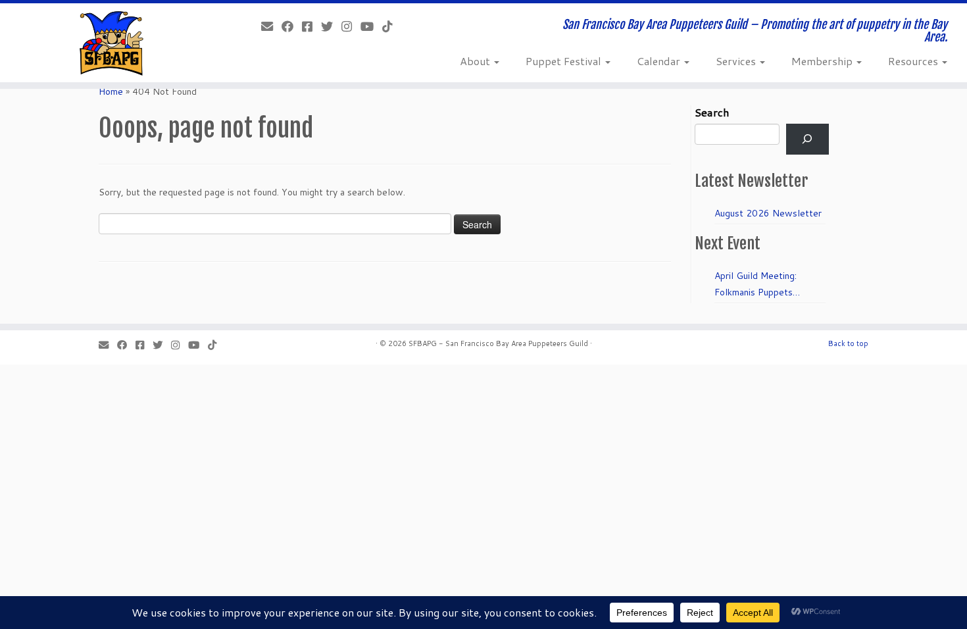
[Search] (807, 139)
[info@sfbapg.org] (271, 26)
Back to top (848, 343)
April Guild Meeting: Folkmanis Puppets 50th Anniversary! (755, 285)
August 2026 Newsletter (768, 213)
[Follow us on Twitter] (331, 26)
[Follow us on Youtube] (371, 26)
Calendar (660, 60)
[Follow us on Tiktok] (391, 26)
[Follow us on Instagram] (350, 26)
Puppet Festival (565, 60)
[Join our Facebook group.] (311, 26)
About (476, 60)
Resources (914, 60)
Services (737, 60)
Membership (823, 60)
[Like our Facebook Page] (292, 26)
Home (111, 91)
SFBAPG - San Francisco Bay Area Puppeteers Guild (498, 343)
